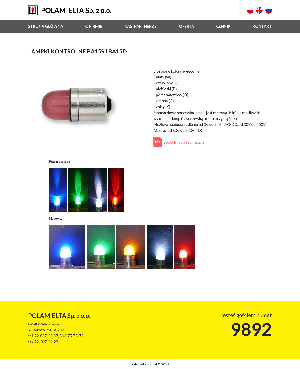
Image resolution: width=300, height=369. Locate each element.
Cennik (223, 26)
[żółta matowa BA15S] (130, 246)
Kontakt (262, 26)
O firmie (93, 26)
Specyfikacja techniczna (184, 142)
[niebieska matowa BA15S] (67, 246)
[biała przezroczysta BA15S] (97, 189)
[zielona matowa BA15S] (101, 246)
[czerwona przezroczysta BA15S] (116, 189)
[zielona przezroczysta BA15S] (78, 189)
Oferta (186, 26)
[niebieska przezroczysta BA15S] (58, 189)
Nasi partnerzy (140, 26)
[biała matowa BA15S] (160, 246)
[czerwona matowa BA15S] (184, 246)
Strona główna (45, 26)
